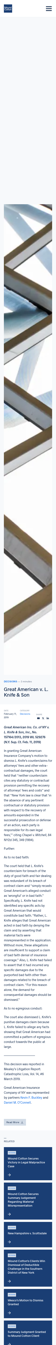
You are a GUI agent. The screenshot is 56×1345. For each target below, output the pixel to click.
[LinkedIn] (47, 718)
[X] (43, 718)
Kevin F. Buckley (31, 1097)
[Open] (49, 8)
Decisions (10, 681)
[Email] (38, 718)
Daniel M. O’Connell (17, 1102)
